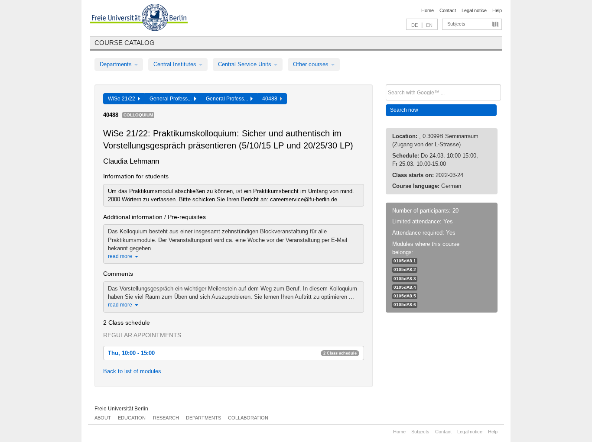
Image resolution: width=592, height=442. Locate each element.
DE (414, 25)
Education (132, 417)
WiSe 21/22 (123, 98)
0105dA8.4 (405, 287)
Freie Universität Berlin (121, 409)
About (102, 417)
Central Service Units (245, 64)
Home (427, 10)
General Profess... (172, 98)
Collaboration (248, 417)
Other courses (311, 64)
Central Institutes (175, 64)
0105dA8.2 (405, 269)
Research (166, 417)
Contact (447, 10)
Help (497, 10)
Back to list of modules (132, 371)
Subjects (456, 23)
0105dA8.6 (405, 304)
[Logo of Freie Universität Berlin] (139, 18)
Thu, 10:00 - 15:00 (232, 353)
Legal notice (474, 10)
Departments (116, 64)
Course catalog (124, 42)
